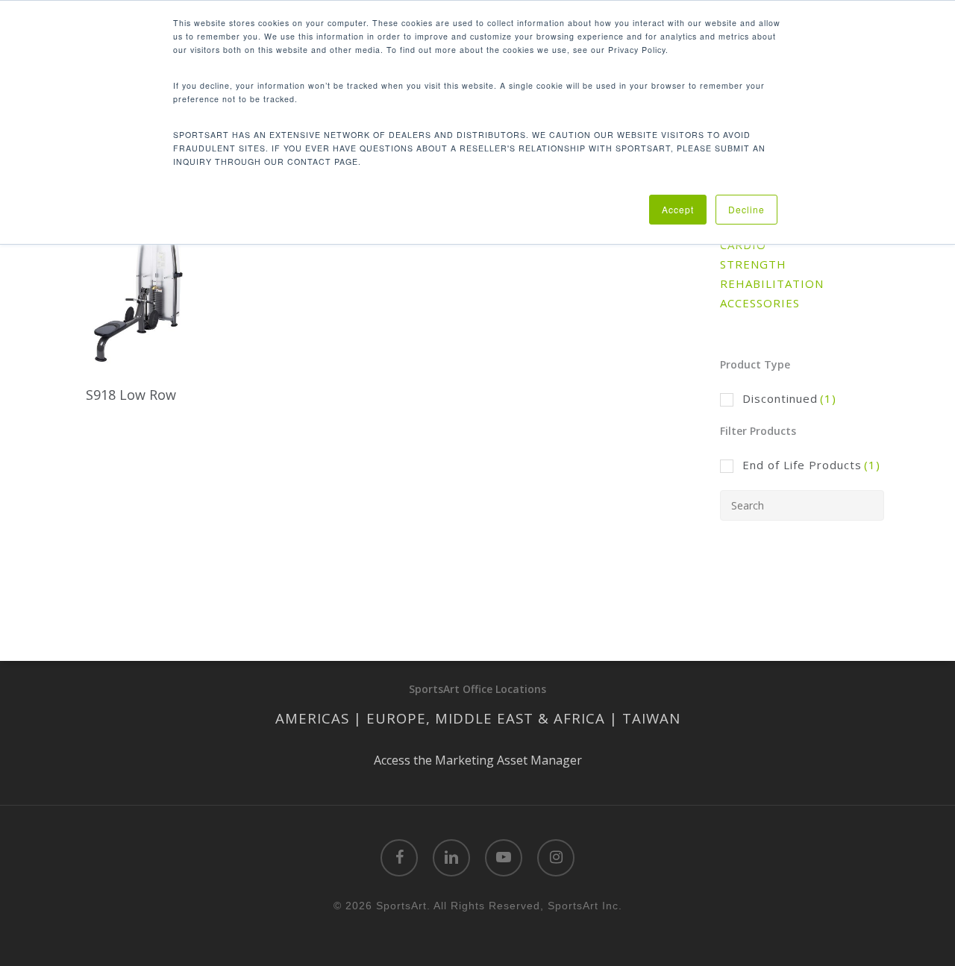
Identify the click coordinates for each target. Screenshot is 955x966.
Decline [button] (746, 209)
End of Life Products (811, 464)
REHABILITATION (772, 283)
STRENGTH (753, 264)
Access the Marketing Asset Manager (478, 760)
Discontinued (789, 398)
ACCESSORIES (760, 302)
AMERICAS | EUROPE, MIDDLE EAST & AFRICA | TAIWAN (477, 718)
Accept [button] (678, 209)
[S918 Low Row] (141, 290)
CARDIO (743, 244)
